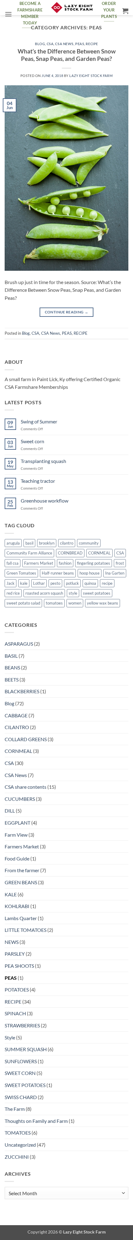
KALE (11, 894)
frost (120, 563)
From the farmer (22, 870)
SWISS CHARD (21, 1097)
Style (10, 1037)
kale (24, 583)
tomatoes (54, 603)
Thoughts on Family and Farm (36, 1121)
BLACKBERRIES (22, 691)
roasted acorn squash (44, 593)
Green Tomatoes (21, 573)
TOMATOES (18, 1133)
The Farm (15, 1109)
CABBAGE (16, 715)
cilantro (66, 543)
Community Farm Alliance (29, 552)
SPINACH (15, 1013)
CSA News (64, 44)
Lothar (39, 583)
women (74, 603)
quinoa (90, 583)
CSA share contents (25, 787)
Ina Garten (114, 573)
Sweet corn (32, 441)
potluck (72, 583)
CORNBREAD (70, 552)
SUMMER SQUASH (26, 1049)
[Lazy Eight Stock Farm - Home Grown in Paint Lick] (72, 7)
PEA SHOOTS (19, 966)
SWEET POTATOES (25, 1085)
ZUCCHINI (17, 1157)
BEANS (12, 667)
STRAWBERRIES (22, 1025)
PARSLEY (15, 954)
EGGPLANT (17, 823)
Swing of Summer (39, 421)
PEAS (79, 44)
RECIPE (92, 44)
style (73, 593)
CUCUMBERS (20, 799)
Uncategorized (20, 1145)
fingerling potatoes (93, 563)
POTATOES (17, 989)
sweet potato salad (23, 603)
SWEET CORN (20, 1073)
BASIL (11, 656)
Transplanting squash (43, 461)
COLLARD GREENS (26, 739)
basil (29, 543)
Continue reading (66, 312)
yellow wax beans (102, 603)
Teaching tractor (38, 481)
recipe (107, 583)
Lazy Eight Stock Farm (91, 76)
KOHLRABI (17, 906)
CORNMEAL (99, 552)
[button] (8, 14)
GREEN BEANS (21, 882)
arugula (13, 543)
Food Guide (17, 858)
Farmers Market (38, 563)
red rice (13, 593)
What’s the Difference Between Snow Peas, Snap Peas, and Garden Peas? (67, 55)
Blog (40, 44)
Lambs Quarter (21, 918)
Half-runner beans (58, 573)
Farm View (16, 835)
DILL (10, 810)
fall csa (12, 563)
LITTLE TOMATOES (25, 930)
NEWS (12, 942)
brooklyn (46, 543)
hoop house (89, 573)
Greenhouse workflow (44, 500)
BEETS (12, 679)
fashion (65, 563)
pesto (55, 583)
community (89, 543)
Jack (10, 583)
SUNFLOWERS (21, 1061)
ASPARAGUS (19, 644)
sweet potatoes (96, 593)
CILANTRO (17, 727)
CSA (50, 44)
